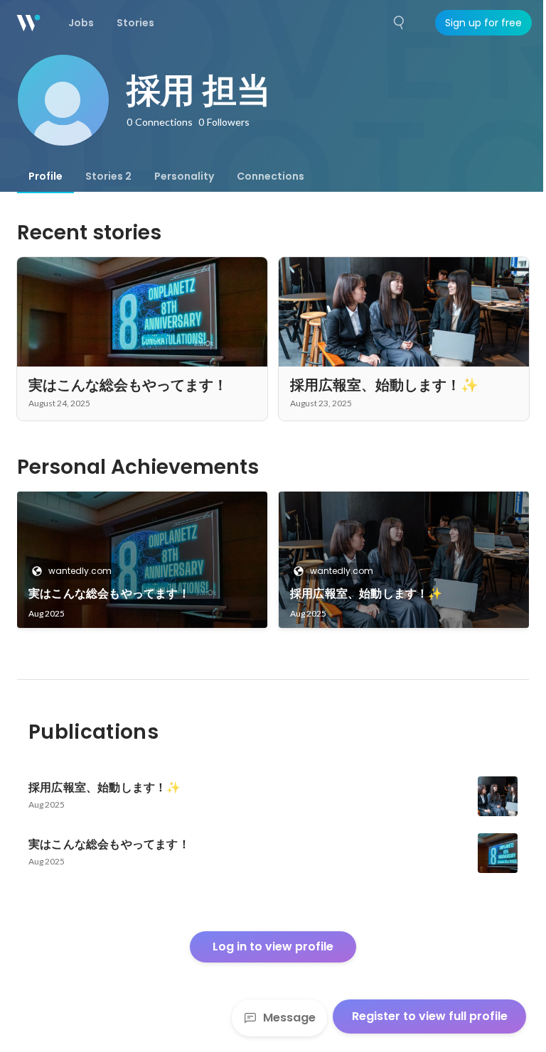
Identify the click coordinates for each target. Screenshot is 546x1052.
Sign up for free (483, 23)
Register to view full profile (430, 1016)
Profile (45, 176)
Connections (270, 176)
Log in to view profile (273, 946)
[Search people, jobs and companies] (399, 23)
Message (289, 1017)
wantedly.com (80, 571)
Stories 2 (108, 176)
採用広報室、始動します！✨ (366, 593)
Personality (184, 176)
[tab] (45, 176)
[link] (142, 560)
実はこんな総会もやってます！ (109, 593)
